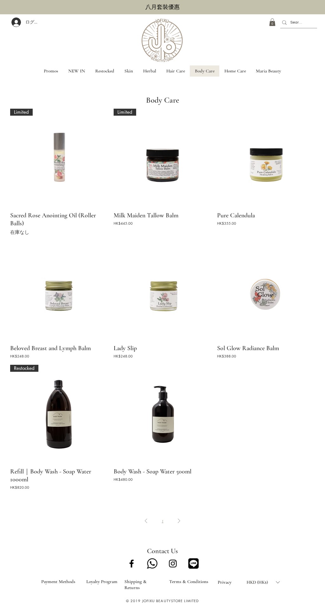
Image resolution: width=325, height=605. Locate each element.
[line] (193, 563)
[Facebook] (131, 563)
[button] (272, 22)
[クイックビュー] (266, 158)
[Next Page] (179, 520)
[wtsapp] (152, 563)
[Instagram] (173, 563)
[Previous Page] (146, 520)
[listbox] (263, 582)
